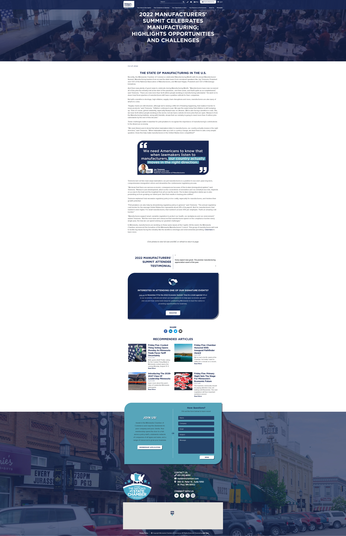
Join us (142, 295)
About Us (211, 7)
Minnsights (220, 7)
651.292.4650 (184, 475)
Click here (209, 230)
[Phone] (188, 2)
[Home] (128, 5)
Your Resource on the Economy (197, 7)
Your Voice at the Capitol (144, 7)
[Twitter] (175, 332)
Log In (221, 2)
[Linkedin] (170, 332)
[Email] (180, 332)
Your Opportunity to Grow (179, 7)
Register (173, 313)
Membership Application (149, 447)
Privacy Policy (143, 533)
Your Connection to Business (161, 7)
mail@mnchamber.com (188, 478)
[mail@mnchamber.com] (192, 2)
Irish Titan (206, 533)
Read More (152, 368)
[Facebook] (165, 332)
